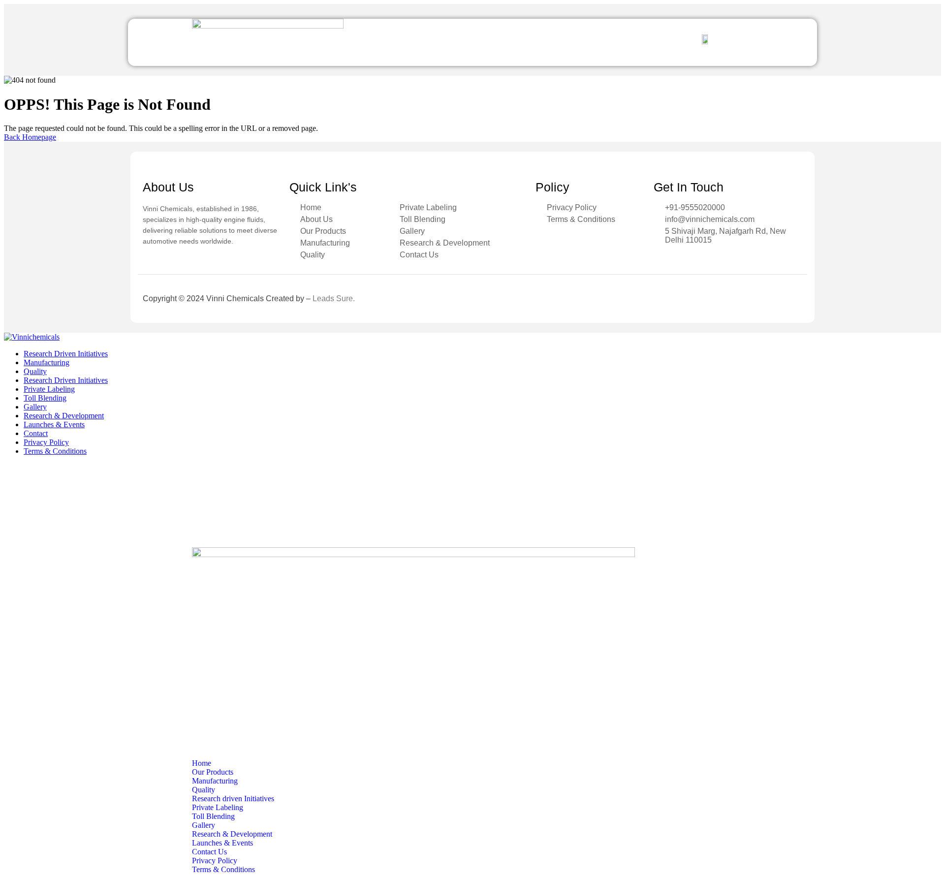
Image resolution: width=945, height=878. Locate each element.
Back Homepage (30, 137)
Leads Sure (333, 298)
